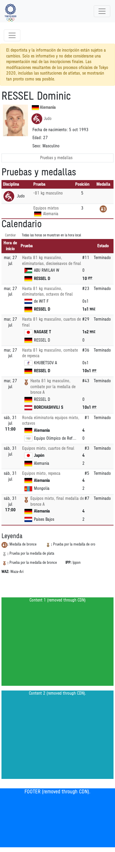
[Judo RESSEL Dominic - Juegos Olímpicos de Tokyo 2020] (10, 11)
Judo (48, 119)
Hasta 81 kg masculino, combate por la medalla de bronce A (52, 386)
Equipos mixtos (46, 208)
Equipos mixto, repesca (41, 473)
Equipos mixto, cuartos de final (48, 448)
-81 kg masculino (48, 193)
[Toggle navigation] (102, 11)
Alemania (48, 107)
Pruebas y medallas (56, 158)
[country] (37, 214)
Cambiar (10, 235)
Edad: (37, 138)
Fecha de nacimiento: (50, 130)
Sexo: (36, 146)
